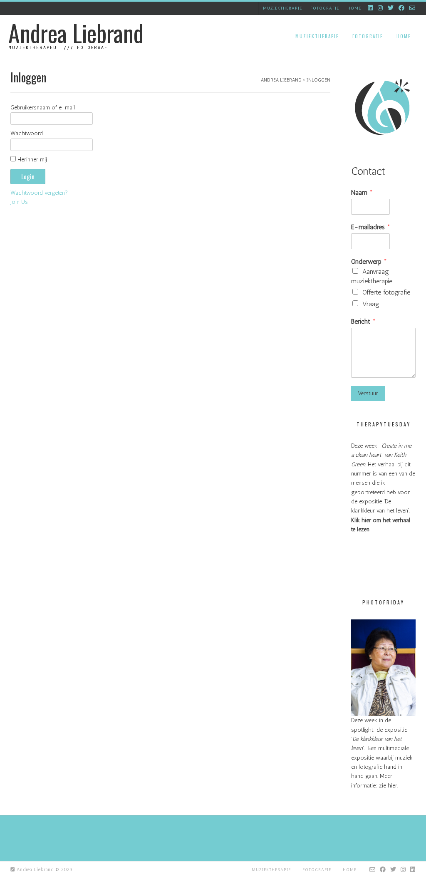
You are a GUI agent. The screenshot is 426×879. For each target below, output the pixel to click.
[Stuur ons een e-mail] (412, 8)
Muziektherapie (282, 8)
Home (354, 8)
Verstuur (368, 393)
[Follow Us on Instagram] (380, 8)
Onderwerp (369, 261)
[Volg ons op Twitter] (390, 8)
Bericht (363, 321)
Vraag (370, 304)
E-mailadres (370, 227)
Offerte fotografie (386, 292)
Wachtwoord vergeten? (39, 192)
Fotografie (324, 8)
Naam (362, 192)
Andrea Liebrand (76, 33)
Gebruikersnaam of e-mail (42, 107)
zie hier (388, 785)
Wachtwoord (26, 133)
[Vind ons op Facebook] (401, 8)
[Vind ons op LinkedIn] (370, 8)
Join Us (19, 202)
